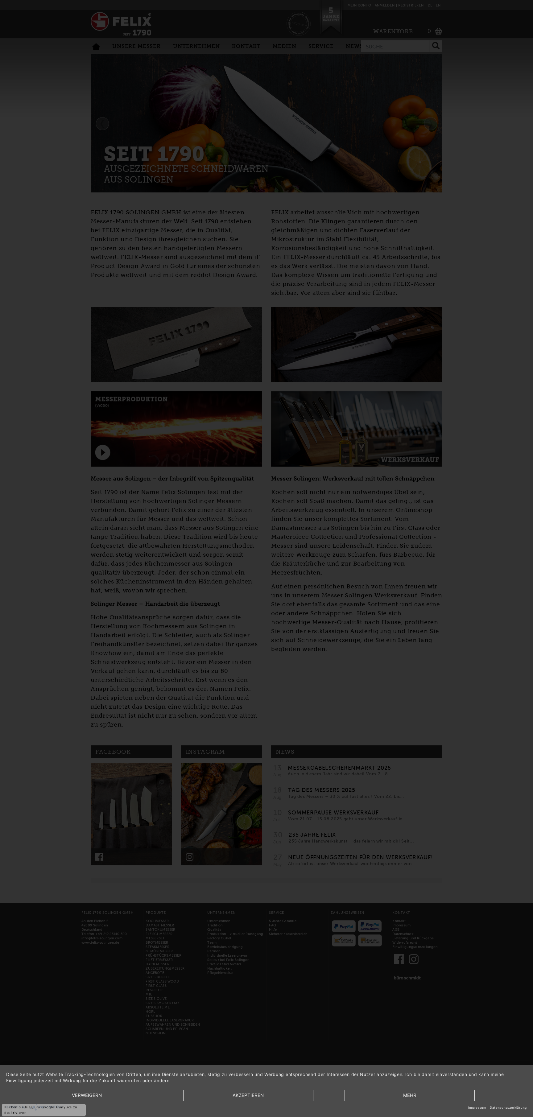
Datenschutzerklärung (508, 1107)
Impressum (477, 1107)
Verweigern (87, 1095)
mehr (409, 1095)
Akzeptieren (248, 1095)
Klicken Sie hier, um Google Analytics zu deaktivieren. (40, 1110)
